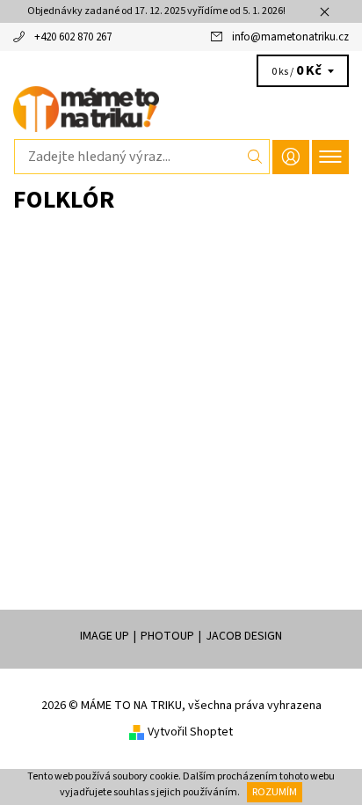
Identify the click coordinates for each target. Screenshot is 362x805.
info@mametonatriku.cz (290, 37)
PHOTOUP (167, 636)
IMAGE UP (104, 636)
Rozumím (274, 792)
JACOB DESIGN (244, 636)
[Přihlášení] (290, 157)
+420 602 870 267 (73, 37)
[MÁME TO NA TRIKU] (181, 109)
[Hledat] (255, 156)
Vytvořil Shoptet (190, 732)
